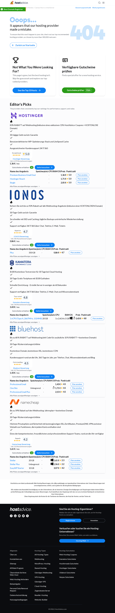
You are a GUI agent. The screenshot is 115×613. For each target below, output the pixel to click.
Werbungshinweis (98, 8)
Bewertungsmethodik (83, 8)
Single (12, 182)
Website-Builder (41, 600)
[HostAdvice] (19, 3)
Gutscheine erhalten (22, 167)
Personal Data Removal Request (19, 589)
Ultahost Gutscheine (67, 572)
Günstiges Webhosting (43, 572)
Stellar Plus (15, 464)
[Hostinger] (27, 115)
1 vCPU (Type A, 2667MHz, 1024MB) (26, 318)
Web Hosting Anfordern (19, 579)
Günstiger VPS (40, 582)
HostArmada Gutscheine (68, 563)
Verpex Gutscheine (66, 577)
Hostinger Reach (17, 179)
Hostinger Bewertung (21, 159)
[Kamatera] (20, 262)
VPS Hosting (39, 577)
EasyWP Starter (17, 468)
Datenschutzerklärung (18, 595)
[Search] (99, 3)
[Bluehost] (27, 328)
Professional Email (18, 384)
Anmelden (94, 520)
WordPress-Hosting (42, 563)
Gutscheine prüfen (79, 90)
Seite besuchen (43, 167)
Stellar (13, 460)
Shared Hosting (40, 568)
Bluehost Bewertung (21, 368)
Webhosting (39, 559)
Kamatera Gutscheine (67, 559)
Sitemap (13, 563)
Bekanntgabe (15, 584)
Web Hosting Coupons (68, 554)
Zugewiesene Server (42, 591)
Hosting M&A (81, 541)
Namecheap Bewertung (21, 444)
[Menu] (103, 3)
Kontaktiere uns (16, 559)
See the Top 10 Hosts (27, 90)
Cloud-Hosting (40, 586)
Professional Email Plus (20, 392)
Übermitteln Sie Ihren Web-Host (18, 573)
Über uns (13, 554)
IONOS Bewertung (21, 236)
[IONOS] (27, 194)
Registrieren (70, 520)
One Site (14, 388)
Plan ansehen (82, 175)
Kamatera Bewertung (21, 302)
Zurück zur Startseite (25, 45)
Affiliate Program (16, 568)
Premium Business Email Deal (23, 175)
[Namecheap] (24, 401)
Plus (12, 252)
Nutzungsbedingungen (18, 600)
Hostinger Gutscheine (67, 568)
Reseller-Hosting (41, 595)
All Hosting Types (41, 554)
